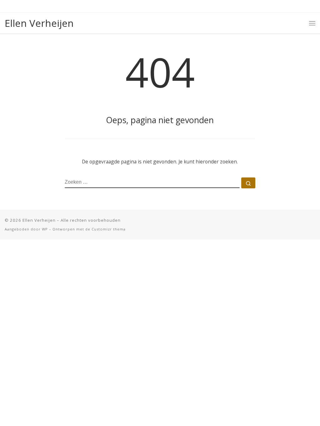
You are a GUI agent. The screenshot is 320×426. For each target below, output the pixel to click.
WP (45, 229)
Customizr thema (109, 229)
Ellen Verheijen (39, 220)
